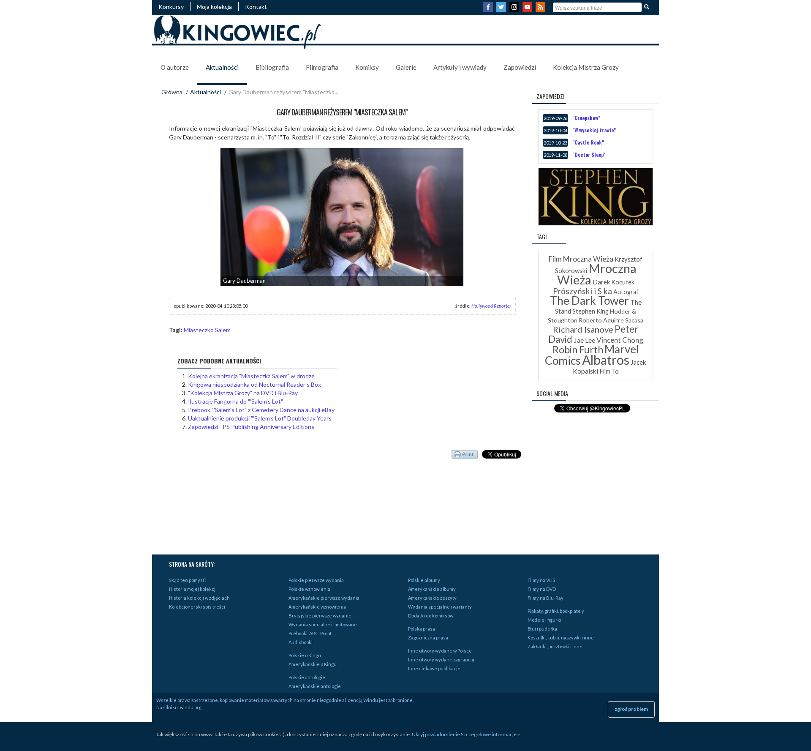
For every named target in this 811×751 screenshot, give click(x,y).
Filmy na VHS (541, 580)
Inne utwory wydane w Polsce (440, 650)
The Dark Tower (589, 300)
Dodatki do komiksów (430, 615)
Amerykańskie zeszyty (432, 598)
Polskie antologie (306, 677)
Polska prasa (421, 628)
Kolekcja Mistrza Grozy (586, 67)
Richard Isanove (583, 329)
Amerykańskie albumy (432, 589)
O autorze (175, 67)
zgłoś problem (631, 709)
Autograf (626, 291)
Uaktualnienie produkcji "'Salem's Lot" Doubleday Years (260, 418)
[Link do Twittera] (502, 9)
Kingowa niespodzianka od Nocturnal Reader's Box (254, 384)
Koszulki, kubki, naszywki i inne (561, 637)
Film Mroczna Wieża (581, 258)
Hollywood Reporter (491, 306)
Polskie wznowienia (309, 589)
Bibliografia (272, 67)
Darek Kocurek (613, 282)
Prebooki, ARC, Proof (310, 633)
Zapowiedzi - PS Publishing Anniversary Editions (251, 426)
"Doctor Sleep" (588, 154)
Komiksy (367, 67)
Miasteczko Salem (207, 329)
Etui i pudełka (542, 628)
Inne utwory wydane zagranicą (441, 659)
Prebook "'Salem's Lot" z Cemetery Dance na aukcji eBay (261, 409)
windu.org (190, 707)
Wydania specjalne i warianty (440, 606)
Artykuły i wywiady (460, 67)
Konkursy (171, 6)
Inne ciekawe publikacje (434, 668)
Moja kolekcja (214, 6)
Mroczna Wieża (597, 274)
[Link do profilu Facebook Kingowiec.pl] (489, 9)
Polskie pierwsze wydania (316, 580)
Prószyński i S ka (582, 291)
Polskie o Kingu (304, 655)
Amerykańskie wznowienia (317, 606)
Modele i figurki (544, 620)
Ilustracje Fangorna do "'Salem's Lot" (235, 401)
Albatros (605, 359)
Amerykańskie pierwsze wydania (323, 598)
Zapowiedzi (519, 67)
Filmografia (322, 67)
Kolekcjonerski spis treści (197, 606)
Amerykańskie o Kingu (312, 664)
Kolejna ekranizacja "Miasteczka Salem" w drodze (251, 376)
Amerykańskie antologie (314, 686)
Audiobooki (300, 642)
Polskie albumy (424, 580)
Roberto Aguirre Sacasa (611, 320)
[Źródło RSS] (541, 9)
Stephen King (590, 311)
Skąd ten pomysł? (187, 580)
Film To (609, 371)
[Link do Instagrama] (515, 9)
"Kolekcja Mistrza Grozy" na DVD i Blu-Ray (243, 392)
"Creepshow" (586, 117)
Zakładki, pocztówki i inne (555, 646)
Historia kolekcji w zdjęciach (199, 598)
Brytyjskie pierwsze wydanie (319, 615)
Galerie (406, 67)
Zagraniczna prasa (428, 637)
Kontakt (256, 6)
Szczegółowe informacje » (490, 734)
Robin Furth (577, 349)
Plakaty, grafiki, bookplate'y (556, 611)
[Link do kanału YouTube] (528, 9)
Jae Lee (584, 340)
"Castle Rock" (588, 142)
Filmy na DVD (542, 589)
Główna (171, 92)
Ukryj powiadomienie (436, 734)
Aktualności (222, 67)
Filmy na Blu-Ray (545, 598)
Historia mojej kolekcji (193, 589)
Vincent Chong (619, 340)
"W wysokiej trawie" (594, 130)
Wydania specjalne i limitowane (322, 624)
